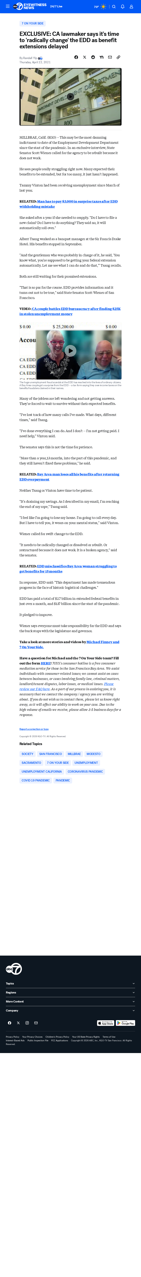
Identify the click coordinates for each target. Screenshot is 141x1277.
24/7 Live (56, 6)
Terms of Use (109, 1037)
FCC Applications (59, 1040)
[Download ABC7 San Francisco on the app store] (106, 1023)
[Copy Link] (118, 57)
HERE (45, 663)
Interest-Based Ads (15, 1040)
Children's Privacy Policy (57, 1037)
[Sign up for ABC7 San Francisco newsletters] (36, 1023)
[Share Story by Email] (110, 57)
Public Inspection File (38, 1040)
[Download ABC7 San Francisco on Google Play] (125, 1023)
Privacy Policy (12, 1037)
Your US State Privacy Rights (86, 1037)
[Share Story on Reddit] (93, 57)
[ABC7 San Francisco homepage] (29, 7)
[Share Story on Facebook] (76, 57)
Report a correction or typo (33, 729)
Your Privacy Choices (32, 1037)
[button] (8, 6)
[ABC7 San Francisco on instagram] (27, 1023)
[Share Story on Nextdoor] (101, 57)
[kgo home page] (14, 969)
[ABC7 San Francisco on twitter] (18, 1023)
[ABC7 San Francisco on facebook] (9, 1023)
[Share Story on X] (85, 57)
